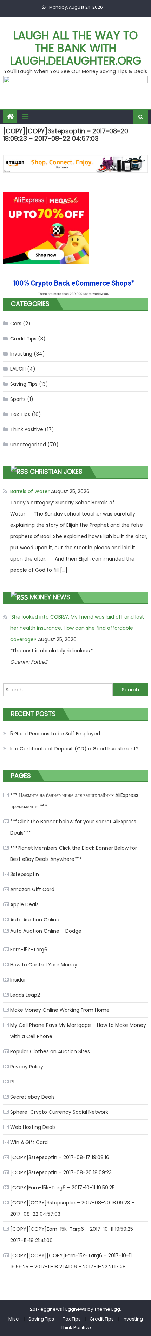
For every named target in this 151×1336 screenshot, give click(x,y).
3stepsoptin (24, 874)
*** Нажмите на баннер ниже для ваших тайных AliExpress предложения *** (74, 801)
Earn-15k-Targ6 (28, 949)
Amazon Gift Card (32, 889)
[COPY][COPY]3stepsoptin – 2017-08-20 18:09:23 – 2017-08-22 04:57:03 (72, 1208)
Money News (50, 597)
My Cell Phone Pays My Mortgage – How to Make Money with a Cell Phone (78, 1031)
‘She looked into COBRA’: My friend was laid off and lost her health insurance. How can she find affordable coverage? (77, 628)
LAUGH (18, 368)
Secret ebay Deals (32, 1096)
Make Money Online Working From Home (60, 1010)
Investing (21, 353)
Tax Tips (20, 414)
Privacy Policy (26, 1066)
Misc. (14, 1319)
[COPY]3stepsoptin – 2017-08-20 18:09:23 (61, 1172)
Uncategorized (28, 444)
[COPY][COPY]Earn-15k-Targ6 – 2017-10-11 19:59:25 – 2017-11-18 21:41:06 (74, 1235)
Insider (18, 979)
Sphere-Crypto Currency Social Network (59, 1112)
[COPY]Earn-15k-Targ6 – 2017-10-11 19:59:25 (62, 1187)
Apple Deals (24, 904)
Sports (18, 399)
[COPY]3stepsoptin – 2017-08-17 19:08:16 (59, 1157)
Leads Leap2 (25, 994)
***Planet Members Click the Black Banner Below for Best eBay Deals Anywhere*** (73, 853)
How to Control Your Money (43, 964)
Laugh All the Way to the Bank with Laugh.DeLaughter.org (75, 48)
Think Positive (26, 429)
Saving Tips (24, 384)
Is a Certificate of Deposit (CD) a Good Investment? (74, 748)
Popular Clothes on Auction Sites (50, 1051)
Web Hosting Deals (33, 1127)
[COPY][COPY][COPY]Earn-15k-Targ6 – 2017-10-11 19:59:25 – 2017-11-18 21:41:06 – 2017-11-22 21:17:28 (71, 1261)
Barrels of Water (30, 491)
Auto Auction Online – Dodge (45, 930)
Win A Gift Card (29, 1142)
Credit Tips (23, 338)
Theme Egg (107, 1309)
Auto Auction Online (34, 919)
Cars (15, 323)
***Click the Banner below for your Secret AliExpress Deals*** (73, 827)
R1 (12, 1081)
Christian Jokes (56, 471)
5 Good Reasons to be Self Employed (55, 733)
